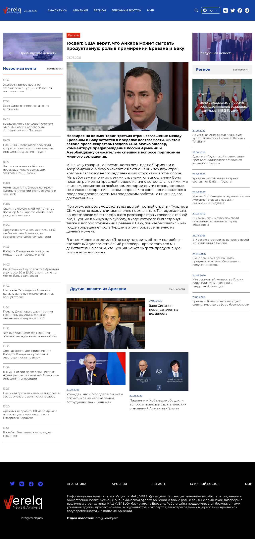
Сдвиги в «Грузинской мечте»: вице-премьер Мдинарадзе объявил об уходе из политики (29, 212)
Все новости (55, 68)
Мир (150, 10)
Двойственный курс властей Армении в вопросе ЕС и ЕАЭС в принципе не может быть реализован (31, 273)
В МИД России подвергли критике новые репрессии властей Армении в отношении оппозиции (31, 375)
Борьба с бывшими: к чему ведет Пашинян (27, 434)
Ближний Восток (126, 10)
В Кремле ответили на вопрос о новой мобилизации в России (220, 241)
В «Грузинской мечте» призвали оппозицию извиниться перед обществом (215, 221)
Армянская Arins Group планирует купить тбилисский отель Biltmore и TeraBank (29, 191)
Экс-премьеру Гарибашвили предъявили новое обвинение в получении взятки (215, 261)
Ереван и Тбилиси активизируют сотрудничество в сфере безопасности (220, 303)
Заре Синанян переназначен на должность (26, 107)
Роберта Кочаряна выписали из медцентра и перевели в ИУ (26, 253)
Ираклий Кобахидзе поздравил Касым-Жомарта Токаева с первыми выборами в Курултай (221, 200)
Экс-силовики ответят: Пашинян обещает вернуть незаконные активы (30, 334)
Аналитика (57, 10)
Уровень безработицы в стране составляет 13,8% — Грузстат (215, 180)
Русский (73, 35)
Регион (100, 10)
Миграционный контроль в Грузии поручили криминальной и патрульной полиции (217, 283)
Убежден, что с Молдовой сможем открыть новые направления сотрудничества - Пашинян (28, 127)
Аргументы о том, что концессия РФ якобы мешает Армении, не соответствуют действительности (29, 233)
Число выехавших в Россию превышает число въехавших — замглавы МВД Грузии (26, 170)
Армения (80, 10)
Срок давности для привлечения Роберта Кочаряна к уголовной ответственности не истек (27, 354)
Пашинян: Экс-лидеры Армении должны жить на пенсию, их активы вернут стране (28, 294)
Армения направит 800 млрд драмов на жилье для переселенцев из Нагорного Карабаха (30, 414)
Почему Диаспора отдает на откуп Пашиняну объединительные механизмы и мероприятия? (28, 315)
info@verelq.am (32, 518)
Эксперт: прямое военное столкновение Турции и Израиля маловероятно (27, 88)
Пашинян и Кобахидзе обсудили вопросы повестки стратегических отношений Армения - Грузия (28, 148)
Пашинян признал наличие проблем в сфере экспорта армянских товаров (31, 395)
